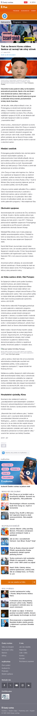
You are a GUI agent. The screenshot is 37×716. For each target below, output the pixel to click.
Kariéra (21, 656)
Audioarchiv (25, 10)
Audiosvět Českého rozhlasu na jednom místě (15, 486)
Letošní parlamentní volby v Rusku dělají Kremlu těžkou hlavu (21, 593)
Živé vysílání (7, 477)
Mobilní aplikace (7, 674)
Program (16, 10)
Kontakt (22, 658)
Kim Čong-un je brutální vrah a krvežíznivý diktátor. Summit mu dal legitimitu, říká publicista (22, 496)
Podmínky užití (23, 711)
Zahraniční (5, 22)
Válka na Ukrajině (8, 647)
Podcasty (5, 671)
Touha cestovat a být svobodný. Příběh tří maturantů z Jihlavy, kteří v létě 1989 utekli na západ (22, 560)
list (5, 105)
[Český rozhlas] (7, 2)
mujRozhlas (5, 459)
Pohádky (14, 469)
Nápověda (22, 650)
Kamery (33, 10)
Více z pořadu (8, 589)
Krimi (4, 469)
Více (25, 22)
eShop (4, 656)
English (32, 711)
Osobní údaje (13, 711)
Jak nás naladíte (25, 647)
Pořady (5, 473)
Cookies (4, 711)
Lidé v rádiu (23, 653)
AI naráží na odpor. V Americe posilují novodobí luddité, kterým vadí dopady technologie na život (23, 613)
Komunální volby (7, 650)
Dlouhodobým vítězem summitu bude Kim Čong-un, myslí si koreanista (22, 506)
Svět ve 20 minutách (8, 55)
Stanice (4, 653)
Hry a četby (6, 465)
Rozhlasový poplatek (26, 661)
